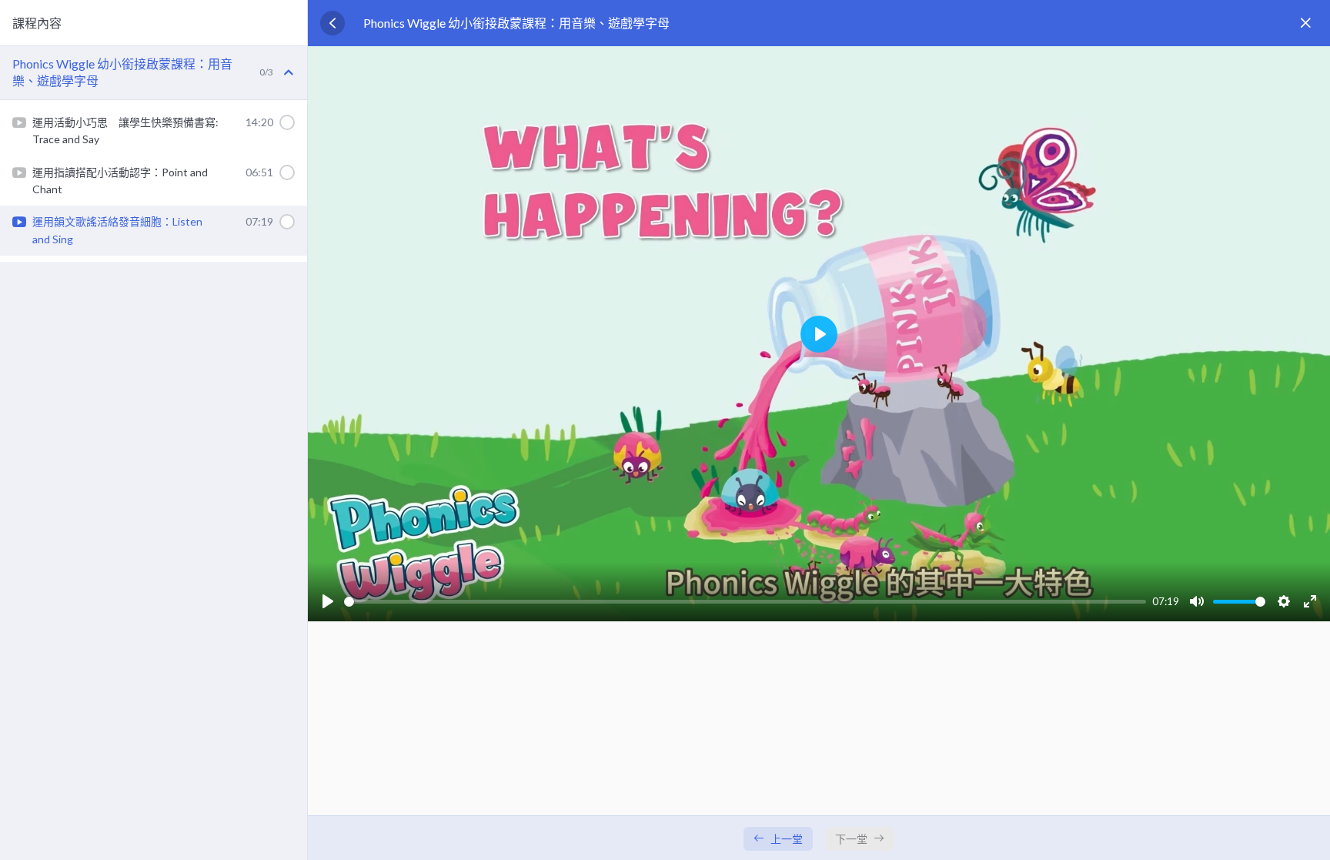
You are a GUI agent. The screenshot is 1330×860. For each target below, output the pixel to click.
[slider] (745, 601)
